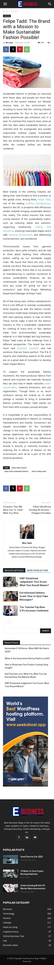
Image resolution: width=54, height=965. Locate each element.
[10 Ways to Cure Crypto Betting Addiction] (10, 874)
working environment (20, 234)
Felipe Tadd (44, 199)
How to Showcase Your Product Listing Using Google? (26, 666)
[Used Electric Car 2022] (10, 859)
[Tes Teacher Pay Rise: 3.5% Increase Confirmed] (10, 610)
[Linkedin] (27, 837)
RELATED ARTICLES (14, 570)
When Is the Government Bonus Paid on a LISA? (27, 658)
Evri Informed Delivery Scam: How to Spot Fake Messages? (34, 596)
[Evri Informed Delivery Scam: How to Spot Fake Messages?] (10, 596)
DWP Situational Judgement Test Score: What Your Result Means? (34, 582)
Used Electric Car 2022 (31, 856)
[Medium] (35, 837)
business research (28, 348)
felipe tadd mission (19, 468)
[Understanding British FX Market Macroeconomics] (10, 888)
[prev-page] (5, 622)
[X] (13, 49)
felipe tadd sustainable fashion (16, 471)
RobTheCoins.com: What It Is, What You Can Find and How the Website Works (26, 675)
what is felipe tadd (39, 471)
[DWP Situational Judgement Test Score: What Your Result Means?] (10, 582)
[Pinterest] (20, 49)
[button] (5, 4)
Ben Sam (9, 42)
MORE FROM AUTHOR (37, 570)
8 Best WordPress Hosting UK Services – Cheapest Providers (40, 509)
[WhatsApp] (27, 49)
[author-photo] (27, 538)
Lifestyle (14, 11)
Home (5, 11)
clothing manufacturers (38, 203)
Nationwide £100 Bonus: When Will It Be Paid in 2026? (27, 650)
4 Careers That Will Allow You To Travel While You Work (13, 509)
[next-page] (10, 622)
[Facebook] (6, 49)
